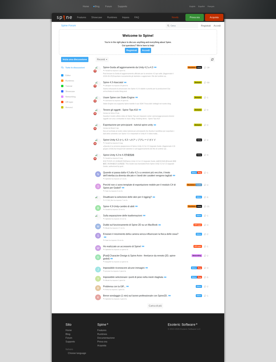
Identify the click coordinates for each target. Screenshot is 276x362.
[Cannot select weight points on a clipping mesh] (165, 277)
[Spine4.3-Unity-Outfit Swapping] (136, 206)
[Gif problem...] (127, 286)
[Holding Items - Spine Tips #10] (140, 110)
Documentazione (106, 338)
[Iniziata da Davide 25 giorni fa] (98, 99)
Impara (125, 17)
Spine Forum (68, 25)
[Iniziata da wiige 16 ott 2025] (98, 156)
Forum (108, 6)
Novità (175, 17)
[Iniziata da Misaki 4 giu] (98, 126)
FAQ (136, 17)
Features (81, 17)
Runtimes (112, 17)
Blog (68, 334)
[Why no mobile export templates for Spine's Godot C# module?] (123, 188)
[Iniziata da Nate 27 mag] (98, 84)
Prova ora (195, 17)
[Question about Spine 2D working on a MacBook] (159, 225)
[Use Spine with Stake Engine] (136, 97)
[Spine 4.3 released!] (125, 82)
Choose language (76, 353)
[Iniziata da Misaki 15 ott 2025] (98, 141)
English (192, 6)
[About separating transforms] (144, 215)
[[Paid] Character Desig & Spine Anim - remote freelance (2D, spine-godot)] (111, 259)
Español (201, 6)
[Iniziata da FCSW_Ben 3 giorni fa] (98, 199)
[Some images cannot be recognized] (146, 268)
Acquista (214, 17)
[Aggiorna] (212, 59)
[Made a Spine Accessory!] (143, 246)
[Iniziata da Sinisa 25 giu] (98, 111)
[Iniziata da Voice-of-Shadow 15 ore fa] (98, 217)
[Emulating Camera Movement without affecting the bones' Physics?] (105, 237)
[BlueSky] (217, 6)
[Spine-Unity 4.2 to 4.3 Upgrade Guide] (155, 67)
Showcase (96, 17)
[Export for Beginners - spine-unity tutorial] (155, 125)
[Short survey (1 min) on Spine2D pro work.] (169, 296)
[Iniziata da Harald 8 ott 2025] (98, 69)
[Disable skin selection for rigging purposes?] (154, 197)
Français (211, 6)
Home (86, 6)
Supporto (122, 6)
